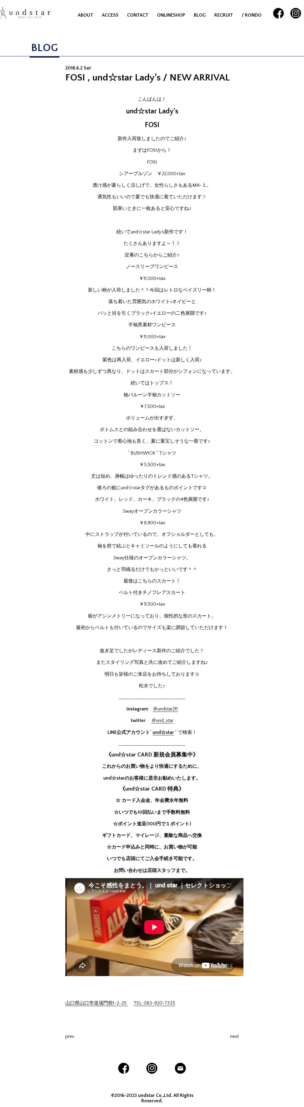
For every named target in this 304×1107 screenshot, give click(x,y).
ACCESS (110, 15)
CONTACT (137, 15)
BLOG (200, 15)
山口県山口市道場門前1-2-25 (96, 1003)
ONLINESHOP (171, 15)
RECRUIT (223, 15)
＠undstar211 (165, 709)
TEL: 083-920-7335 (154, 1003)
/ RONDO (252, 15)
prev (69, 1036)
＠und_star (162, 720)
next (234, 1036)
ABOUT (85, 15)
